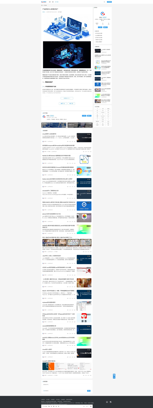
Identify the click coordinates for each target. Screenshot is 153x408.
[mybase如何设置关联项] (84, 306)
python (103, 117)
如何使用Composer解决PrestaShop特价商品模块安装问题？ (58, 145)
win (108, 114)
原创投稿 (109, 1)
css (97, 112)
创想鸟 (52, 404)
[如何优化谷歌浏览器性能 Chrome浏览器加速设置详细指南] (84, 171)
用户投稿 (56, 1)
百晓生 (43, 11)
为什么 (103, 121)
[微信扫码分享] (49, 406)
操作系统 (97, 121)
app (97, 110)
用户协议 (58, 399)
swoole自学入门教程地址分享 (50, 190)
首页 (50, 1)
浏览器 (108, 108)
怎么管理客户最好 (98, 35)
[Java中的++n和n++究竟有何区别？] (84, 259)
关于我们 (48, 399)
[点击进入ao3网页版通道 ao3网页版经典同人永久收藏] (84, 271)
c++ (108, 117)
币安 (108, 125)
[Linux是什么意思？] (84, 353)
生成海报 (45, 406)
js (102, 114)
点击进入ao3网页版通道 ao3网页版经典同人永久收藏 (56, 267)
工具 (103, 108)
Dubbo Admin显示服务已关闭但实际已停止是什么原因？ (57, 179)
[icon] (107, 402)
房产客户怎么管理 (98, 37)
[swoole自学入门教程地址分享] (84, 194)
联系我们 (53, 399)
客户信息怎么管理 (98, 33)
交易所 (97, 125)
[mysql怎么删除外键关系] (66, 366)
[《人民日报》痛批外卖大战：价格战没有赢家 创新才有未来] (84, 282)
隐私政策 (63, 399)
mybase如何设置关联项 (48, 302)
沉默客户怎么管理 (98, 39)
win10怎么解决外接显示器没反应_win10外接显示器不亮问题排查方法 (58, 226)
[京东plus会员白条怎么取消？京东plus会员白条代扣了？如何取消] (84, 317)
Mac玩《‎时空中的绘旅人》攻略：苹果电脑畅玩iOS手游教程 (58, 290)
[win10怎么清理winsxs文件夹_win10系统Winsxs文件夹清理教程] (84, 341)
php (108, 110)
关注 (84, 115)
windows (102, 112)
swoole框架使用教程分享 (49, 326)
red (97, 117)
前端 (103, 125)
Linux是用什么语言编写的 (49, 134)
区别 (108, 123)
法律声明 (43, 399)
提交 (89, 390)
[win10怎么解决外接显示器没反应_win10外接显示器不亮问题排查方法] (84, 229)
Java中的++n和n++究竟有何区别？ (52, 256)
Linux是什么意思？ (47, 349)
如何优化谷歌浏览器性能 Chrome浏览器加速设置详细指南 (58, 167)
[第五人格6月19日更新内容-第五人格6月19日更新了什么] (66, 242)
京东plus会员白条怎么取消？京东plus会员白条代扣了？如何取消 (58, 315)
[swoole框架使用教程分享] (84, 329)
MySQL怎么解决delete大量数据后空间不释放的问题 (56, 155)
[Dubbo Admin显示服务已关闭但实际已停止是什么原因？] (84, 182)
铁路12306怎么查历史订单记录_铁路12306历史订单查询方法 (58, 202)
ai (97, 108)
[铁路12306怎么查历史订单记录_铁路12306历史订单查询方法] (84, 206)
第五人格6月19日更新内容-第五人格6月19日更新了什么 (57, 237)
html (108, 112)
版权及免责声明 (69, 399)
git (102, 123)
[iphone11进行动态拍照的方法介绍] (84, 217)
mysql (103, 119)
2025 (108, 121)
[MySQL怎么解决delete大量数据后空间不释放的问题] (84, 159)
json (97, 123)
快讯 (53, 1)
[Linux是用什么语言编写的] (84, 137)
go (97, 114)
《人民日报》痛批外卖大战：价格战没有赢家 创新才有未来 (58, 279)
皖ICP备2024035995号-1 (62, 404)
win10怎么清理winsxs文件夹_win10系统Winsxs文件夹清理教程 (58, 338)
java (103, 110)
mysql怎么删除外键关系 (48, 361)
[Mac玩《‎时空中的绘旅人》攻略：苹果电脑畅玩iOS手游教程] (84, 294)
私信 (89, 115)
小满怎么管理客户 (98, 41)
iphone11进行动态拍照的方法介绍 (51, 214)
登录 (44, 390)
